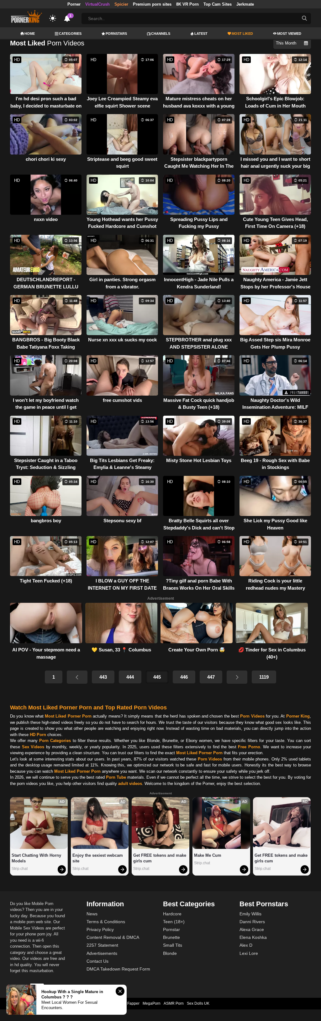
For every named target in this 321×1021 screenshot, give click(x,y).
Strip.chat (20, 868)
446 (184, 677)
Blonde (170, 953)
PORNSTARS (116, 33)
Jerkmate (245, 4)
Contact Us (97, 961)
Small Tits (172, 945)
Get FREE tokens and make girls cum (160, 858)
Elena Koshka (253, 937)
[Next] (237, 677)
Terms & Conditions (106, 921)
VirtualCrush (97, 4)
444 (130, 677)
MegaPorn (151, 1003)
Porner (74, 4)
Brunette (171, 937)
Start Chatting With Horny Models (37, 858)
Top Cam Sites (217, 4)
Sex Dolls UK (198, 1003)
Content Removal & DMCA (113, 937)
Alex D (245, 945)
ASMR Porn (174, 1003)
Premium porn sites (152, 4)
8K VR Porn (187, 4)
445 (157, 677)
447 (211, 677)
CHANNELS (160, 33)
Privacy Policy (100, 929)
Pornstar (171, 929)
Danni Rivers (252, 921)
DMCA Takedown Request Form (118, 968)
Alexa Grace (251, 929)
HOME (29, 33)
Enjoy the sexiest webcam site (98, 858)
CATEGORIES (70, 33)
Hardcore (172, 913)
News (92, 913)
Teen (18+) (174, 921)
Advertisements (102, 953)
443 (103, 677)
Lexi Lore (248, 953)
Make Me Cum (207, 855)
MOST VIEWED (289, 33)
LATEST (201, 33)
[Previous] (77, 677)
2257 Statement (102, 945)
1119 (264, 677)
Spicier (121, 4)
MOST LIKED (242, 33)
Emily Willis (250, 913)
